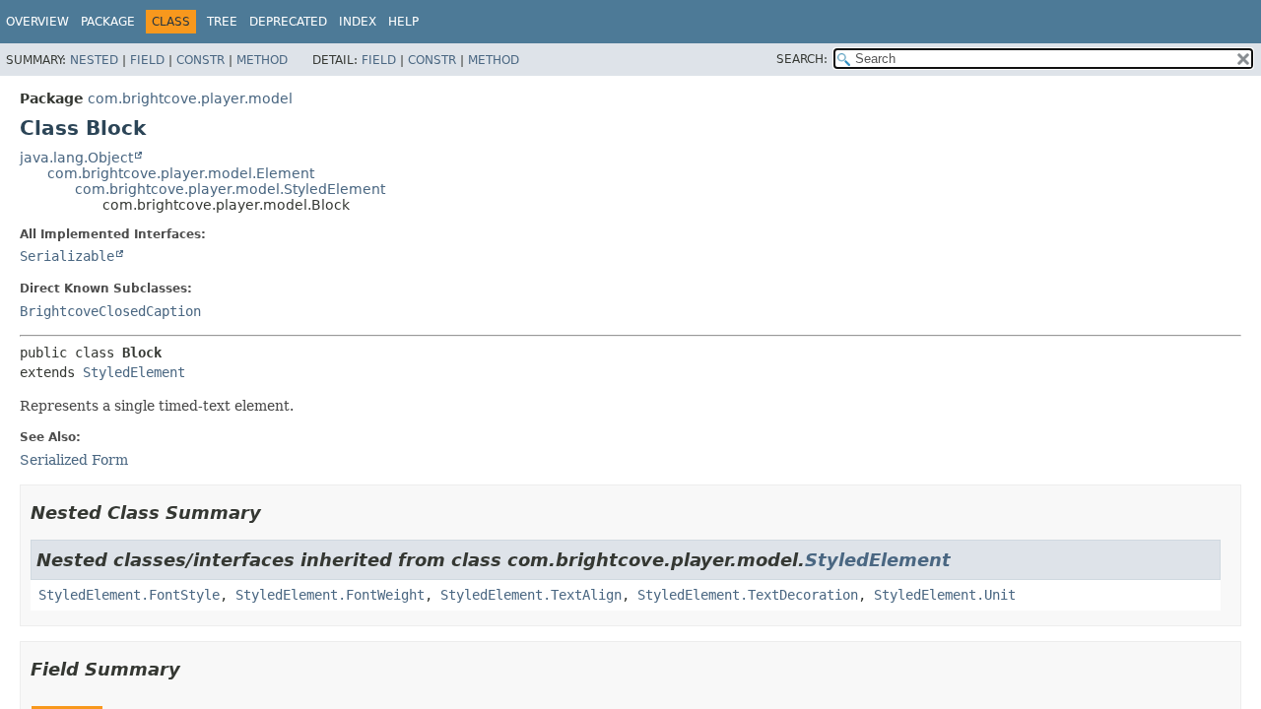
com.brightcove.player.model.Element (180, 173)
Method (262, 60)
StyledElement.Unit (945, 595)
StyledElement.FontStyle (129, 595)
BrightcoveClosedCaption (110, 311)
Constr (200, 60)
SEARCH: (802, 59)
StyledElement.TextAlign (531, 595)
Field (147, 60)
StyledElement (134, 372)
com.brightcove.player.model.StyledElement (230, 189)
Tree (222, 22)
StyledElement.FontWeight (330, 595)
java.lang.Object (76, 157)
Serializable (67, 256)
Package (108, 22)
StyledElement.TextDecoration (747, 595)
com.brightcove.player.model (190, 98)
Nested (94, 60)
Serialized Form (74, 460)
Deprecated (288, 22)
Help (403, 22)
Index (357, 22)
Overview (37, 22)
